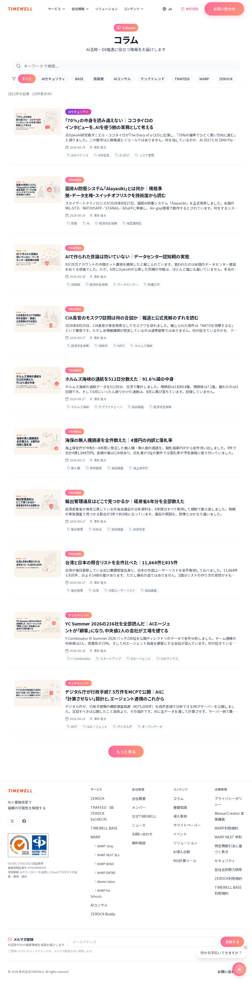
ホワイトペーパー (187, 825)
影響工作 (154, 284)
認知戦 (75, 284)
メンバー (139, 807)
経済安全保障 (108, 223)
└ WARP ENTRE (104, 872)
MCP (74, 726)
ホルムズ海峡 (143, 345)
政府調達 (96, 468)
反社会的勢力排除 (228, 869)
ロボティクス (169, 658)
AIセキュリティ (53, 78)
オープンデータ (152, 726)
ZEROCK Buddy (103, 913)
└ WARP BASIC (104, 864)
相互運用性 (134, 223)
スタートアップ (110, 658)
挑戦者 (99, 78)
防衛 (74, 223)
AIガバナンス (79, 155)
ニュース (138, 825)
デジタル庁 (124, 726)
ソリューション (106, 8)
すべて (27, 78)
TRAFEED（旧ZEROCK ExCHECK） (102, 813)
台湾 (96, 590)
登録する (232, 941)
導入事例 (180, 816)
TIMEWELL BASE (104, 828)
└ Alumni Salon (104, 881)
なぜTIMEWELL (144, 816)
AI (88, 223)
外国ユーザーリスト (122, 590)
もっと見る (126, 752)
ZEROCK (226, 78)
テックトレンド (153, 78)
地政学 (103, 345)
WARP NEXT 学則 (228, 836)
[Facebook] (24, 821)
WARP (204, 78)
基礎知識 (180, 807)
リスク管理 (146, 155)
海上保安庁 (140, 468)
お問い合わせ (224, 8)
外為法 (97, 529)
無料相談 (192, 8)
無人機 (75, 468)
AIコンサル (122, 78)
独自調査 (138, 407)
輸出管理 (77, 529)
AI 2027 (124, 155)
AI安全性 (104, 155)
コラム (178, 798)
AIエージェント (141, 658)
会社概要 (139, 798)
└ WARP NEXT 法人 (107, 855)
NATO (121, 345)
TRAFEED (181, 78)
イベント (180, 833)
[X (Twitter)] (12, 821)
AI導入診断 (181, 851)
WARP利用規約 (226, 828)
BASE (79, 78)
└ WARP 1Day (103, 846)
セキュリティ (225, 860)
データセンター (127, 284)
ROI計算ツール (184, 860)
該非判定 (139, 529)
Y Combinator (80, 658)
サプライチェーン (110, 407)
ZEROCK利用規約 (228, 878)
